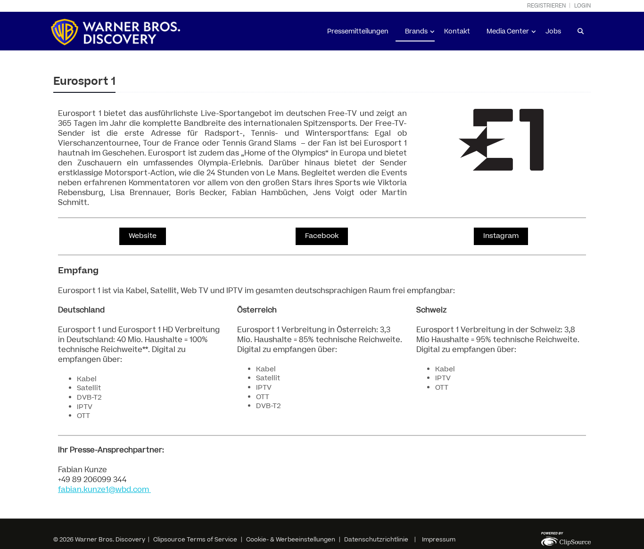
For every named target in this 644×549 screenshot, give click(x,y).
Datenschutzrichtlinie (376, 539)
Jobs (553, 31)
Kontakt (457, 31)
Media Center (508, 31)
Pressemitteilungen (357, 31)
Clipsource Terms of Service (196, 539)
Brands (416, 31)
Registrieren (546, 6)
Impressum (438, 539)
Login (582, 6)
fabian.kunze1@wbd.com (104, 489)
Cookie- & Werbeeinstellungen (290, 539)
